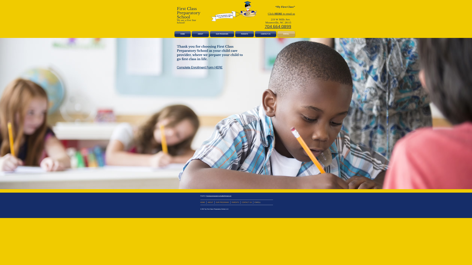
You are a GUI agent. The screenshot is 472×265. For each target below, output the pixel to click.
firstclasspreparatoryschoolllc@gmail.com (218, 196)
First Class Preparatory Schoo (188, 12)
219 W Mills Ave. (281, 19)
